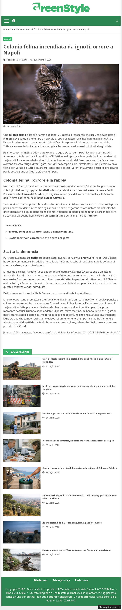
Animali (7, 39)
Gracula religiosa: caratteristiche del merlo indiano (40, 231)
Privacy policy (61, 580)
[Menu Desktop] (6, 21)
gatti (34, 257)
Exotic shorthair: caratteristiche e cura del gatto (38, 238)
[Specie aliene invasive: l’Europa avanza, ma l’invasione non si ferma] (22, 560)
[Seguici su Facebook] (13, 21)
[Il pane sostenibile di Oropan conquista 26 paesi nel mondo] (22, 532)
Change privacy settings (109, 607)
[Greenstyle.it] (61, 8)
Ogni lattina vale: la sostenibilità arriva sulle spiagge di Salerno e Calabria (79, 468)
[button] (117, 21)
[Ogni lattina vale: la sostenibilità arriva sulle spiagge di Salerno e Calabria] (22, 478)
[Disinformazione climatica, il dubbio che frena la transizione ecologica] (22, 450)
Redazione (81, 580)
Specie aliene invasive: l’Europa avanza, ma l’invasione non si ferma (76, 550)
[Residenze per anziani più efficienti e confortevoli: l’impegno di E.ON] (22, 423)
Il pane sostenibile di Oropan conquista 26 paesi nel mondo (72, 522)
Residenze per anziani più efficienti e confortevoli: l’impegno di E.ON (77, 413)
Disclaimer (40, 580)
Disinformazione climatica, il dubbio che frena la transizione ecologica (78, 440)
